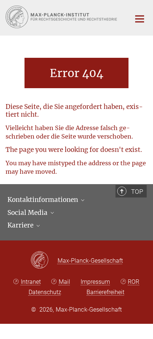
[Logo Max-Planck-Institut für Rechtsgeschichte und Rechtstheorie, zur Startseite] (63, 17)
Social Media (28, 212)
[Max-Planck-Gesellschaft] (44, 260)
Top (137, 191)
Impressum (95, 281)
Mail (64, 281)
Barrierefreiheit (105, 292)
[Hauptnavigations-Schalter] (139, 18)
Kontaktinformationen (43, 199)
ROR (133, 281)
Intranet (31, 281)
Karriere (21, 225)
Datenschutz (45, 292)
